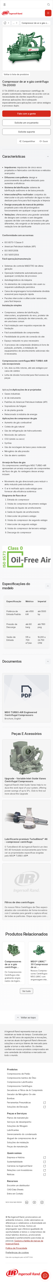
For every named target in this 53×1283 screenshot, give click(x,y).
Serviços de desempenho (19, 1122)
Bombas (11, 1098)
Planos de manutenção (17, 1118)
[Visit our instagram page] (42, 1202)
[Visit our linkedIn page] (26, 1202)
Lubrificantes (13, 1130)
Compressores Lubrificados (20, 1082)
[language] (4, 4)
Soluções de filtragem (17, 1126)
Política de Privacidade (16, 1248)
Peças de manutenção (17, 1146)
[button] (26, 156)
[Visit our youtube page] (34, 1202)
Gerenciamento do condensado (22, 1134)
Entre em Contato (15, 1193)
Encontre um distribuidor (18, 1185)
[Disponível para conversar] (45, 1276)
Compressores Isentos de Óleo (21, 1078)
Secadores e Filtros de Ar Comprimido (25, 1090)
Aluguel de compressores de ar (22, 1138)
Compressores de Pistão (18, 1074)
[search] (48, 4)
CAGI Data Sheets (15, 1189)
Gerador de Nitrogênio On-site (21, 1094)
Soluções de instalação (18, 1142)
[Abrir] (48, 13)
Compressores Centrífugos (19, 1086)
